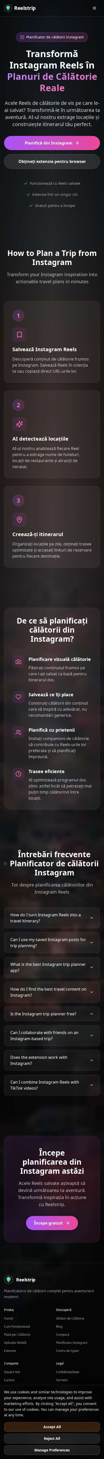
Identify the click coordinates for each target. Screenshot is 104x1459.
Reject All (52, 1438)
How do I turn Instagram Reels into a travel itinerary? (45, 918)
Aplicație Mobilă (15, 1343)
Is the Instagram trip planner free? (43, 1014)
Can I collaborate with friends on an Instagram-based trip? (44, 1035)
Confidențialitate (67, 1372)
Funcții (8, 1318)
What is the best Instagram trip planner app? (48, 967)
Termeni (62, 1380)
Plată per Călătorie (17, 1334)
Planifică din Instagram (48, 143)
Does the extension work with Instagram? (38, 1060)
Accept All (52, 1426)
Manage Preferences (52, 1450)
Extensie (10, 1351)
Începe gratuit (48, 1223)
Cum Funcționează (17, 1326)
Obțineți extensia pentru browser (52, 161)
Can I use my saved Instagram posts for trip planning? (48, 942)
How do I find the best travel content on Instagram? (48, 992)
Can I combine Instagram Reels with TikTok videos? (44, 1085)
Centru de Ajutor (67, 1351)
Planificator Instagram (71, 1343)
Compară (62, 1334)
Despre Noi (12, 1372)
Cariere (9, 1380)
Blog (59, 1326)
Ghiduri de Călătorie (70, 1318)
